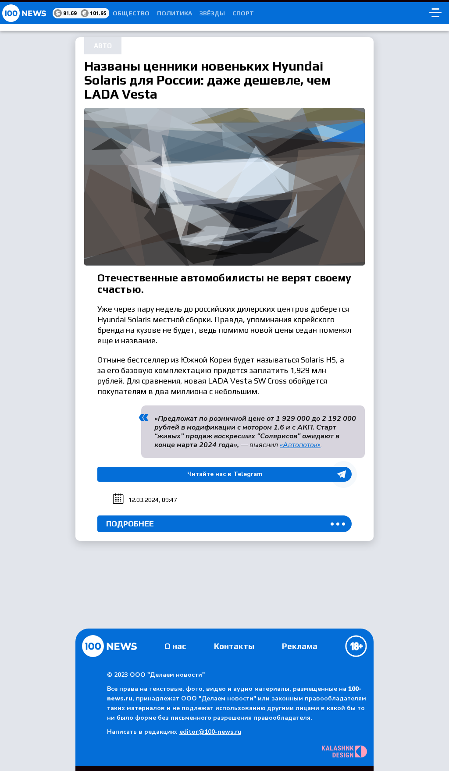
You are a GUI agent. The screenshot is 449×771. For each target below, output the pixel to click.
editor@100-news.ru (210, 732)
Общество (131, 13)
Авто (103, 46)
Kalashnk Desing (344, 751)
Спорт (243, 13)
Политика (174, 13)
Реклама (299, 646)
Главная (109, 646)
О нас (175, 646)
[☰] (435, 13)
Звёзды (212, 13)
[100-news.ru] (26, 13)
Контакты (234, 646)
